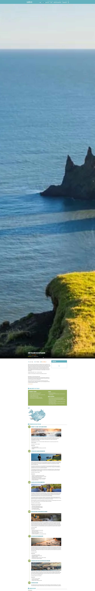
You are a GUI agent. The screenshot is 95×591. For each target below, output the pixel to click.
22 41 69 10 (66, 1)
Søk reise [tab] (54, 361)
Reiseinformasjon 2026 (50, 1)
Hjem (40, 2)
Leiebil (51, 2)
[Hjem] (29, 2)
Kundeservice (56, 1)
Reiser (43, 2)
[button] (68, 1)
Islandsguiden (64, 2)
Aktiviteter (47, 2)
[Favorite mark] (92, 6)
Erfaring (60, 1)
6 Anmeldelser (35, 356)
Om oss (63, 1)
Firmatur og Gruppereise (57, 2)
